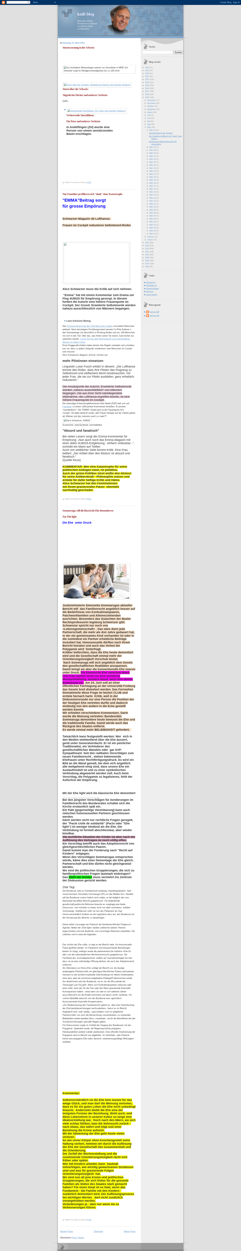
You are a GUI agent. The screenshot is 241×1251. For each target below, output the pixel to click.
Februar (150, 237)
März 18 (152, 183)
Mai (149, 121)
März (149, 127)
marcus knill (154, 312)
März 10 (152, 207)
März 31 (152, 130)
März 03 (152, 228)
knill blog (85, 14)
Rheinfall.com (151, 285)
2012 (147, 249)
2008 (147, 260)
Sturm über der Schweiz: (75, 89)
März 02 (152, 231)
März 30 (152, 147)
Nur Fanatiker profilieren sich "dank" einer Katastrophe (92, 194)
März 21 (152, 174)
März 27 (152, 156)
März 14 (152, 195)
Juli (148, 115)
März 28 (152, 153)
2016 (147, 94)
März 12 (152, 201)
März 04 (152, 225)
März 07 (152, 216)
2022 (147, 76)
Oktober (150, 106)
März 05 (152, 222)
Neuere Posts (66, 1231)
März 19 (152, 180)
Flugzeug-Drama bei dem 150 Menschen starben (90, 326)
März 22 (152, 171)
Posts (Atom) (77, 1237)
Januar (150, 240)
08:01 (89, 499)
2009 (147, 258)
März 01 (152, 234)
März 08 (152, 213)
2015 (147, 97)
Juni (149, 118)
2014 (147, 243)
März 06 (152, 219)
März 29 (152, 150)
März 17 (152, 186)
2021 (147, 79)
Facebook (67, 406)
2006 (147, 267)
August (150, 112)
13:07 (89, 182)
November (151, 103)
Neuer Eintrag (151, 295)
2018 (147, 88)
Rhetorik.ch (150, 282)
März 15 (152, 192)
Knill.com (149, 291)
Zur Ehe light (69, 516)
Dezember (151, 100)
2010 (147, 255)
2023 (147, 73)
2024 (147, 70)
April (149, 124)
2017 (147, 91)
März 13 (152, 198)
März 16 (152, 189)
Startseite (98, 1231)
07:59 (89, 1220)
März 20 (152, 177)
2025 (147, 67)
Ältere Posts (130, 1231)
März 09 (152, 210)
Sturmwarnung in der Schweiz (78, 47)
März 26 (152, 159)
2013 (147, 246)
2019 (147, 85)
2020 (147, 82)
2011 (147, 252)
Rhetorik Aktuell (152, 288)
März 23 (152, 168)
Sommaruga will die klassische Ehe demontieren (87, 510)
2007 (147, 264)
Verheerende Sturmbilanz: (80, 115)
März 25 (152, 162)
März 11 (152, 204)
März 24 (152, 165)
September (151, 109)
